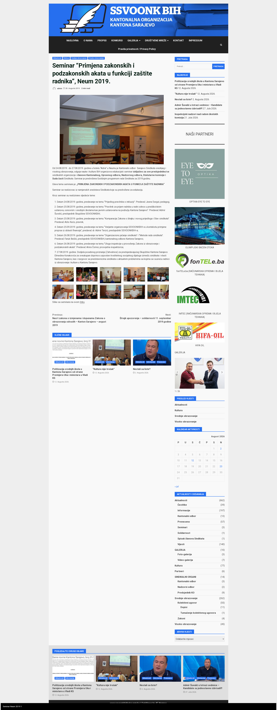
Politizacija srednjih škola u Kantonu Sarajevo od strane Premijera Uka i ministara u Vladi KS (71, 353)
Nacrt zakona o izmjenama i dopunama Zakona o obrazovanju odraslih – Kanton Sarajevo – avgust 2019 (79, 320)
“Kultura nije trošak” (112, 353)
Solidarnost (184, 533)
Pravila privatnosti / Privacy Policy (137, 49)
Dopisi (183, 607)
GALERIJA (133, 40)
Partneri (179, 571)
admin (59, 88)
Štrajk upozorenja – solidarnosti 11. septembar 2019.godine (145, 318)
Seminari (182, 527)
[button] (222, 372)
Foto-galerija (185, 554)
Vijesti (181, 544)
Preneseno (161, 362)
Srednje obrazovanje (79, 58)
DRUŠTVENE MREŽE (155, 40)
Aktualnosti (57, 58)
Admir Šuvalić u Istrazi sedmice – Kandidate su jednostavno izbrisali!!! (204, 669)
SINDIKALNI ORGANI (185, 577)
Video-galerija (185, 560)
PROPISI (102, 40)
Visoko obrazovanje (96, 58)
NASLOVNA (73, 40)
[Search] (221, 45)
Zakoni (181, 618)
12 (192, 460)
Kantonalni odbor (187, 516)
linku (82, 302)
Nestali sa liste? (152, 353)
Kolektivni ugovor (187, 602)
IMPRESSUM (195, 40)
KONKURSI (117, 40)
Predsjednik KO (186, 592)
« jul (177, 486)
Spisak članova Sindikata (191, 538)
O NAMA (88, 40)
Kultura (66, 58)
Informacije (70, 362)
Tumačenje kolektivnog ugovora (198, 613)
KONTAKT (178, 40)
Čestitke (182, 504)
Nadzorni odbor (186, 587)
